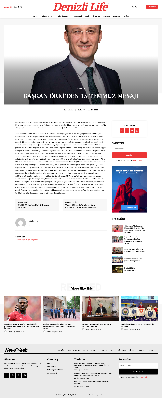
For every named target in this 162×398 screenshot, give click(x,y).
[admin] (20, 223)
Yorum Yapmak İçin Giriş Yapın (27, 240)
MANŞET (81, 89)
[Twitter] (30, 225)
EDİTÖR (76, 378)
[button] (18, 7)
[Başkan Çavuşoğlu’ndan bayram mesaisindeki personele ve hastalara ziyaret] (117, 239)
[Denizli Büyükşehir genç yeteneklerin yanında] (117, 259)
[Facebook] (122, 130)
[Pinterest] (132, 130)
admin (70, 110)
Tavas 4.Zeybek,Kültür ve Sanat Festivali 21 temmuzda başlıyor (80, 206)
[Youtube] (24, 375)
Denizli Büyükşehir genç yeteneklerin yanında (133, 259)
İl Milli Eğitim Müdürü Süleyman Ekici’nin (33, 206)
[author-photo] (5, 331)
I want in (128, 155)
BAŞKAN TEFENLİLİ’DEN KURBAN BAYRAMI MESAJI (134, 250)
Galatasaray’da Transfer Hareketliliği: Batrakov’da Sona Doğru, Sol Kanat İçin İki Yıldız (134, 229)
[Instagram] (12, 375)
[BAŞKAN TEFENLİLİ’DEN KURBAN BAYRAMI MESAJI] (117, 250)
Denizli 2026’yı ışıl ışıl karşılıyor (130, 269)
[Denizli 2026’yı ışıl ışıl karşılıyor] (117, 269)
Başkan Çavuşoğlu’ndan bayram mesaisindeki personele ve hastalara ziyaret (133, 240)
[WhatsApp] (137, 130)
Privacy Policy (137, 160)
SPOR (76, 370)
